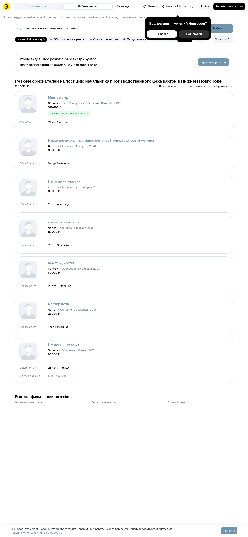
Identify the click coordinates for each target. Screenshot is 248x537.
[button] (205, 6)
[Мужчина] (28, 104)
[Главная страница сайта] (6, 6)
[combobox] (98, 28)
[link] (150, 7)
